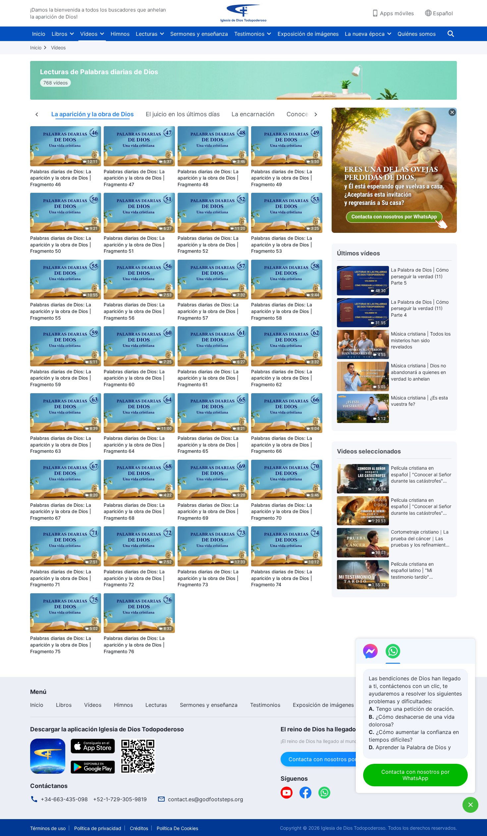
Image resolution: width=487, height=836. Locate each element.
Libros (59, 33)
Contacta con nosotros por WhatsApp (336, 759)
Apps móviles (397, 13)
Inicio (38, 33)
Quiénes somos (417, 33)
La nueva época (365, 33)
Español (443, 13)
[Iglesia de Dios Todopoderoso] (243, 13)
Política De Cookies (177, 828)
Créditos (139, 828)
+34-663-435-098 (64, 799)
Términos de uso (48, 828)
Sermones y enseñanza (199, 33)
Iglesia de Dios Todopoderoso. (354, 828)
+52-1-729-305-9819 (120, 799)
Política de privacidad (97, 828)
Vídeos (88, 33)
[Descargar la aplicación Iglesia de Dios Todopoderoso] (47, 755)
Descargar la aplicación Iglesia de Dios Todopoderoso (107, 729)
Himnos (120, 33)
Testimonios (249, 33)
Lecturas (146, 33)
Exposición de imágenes (308, 33)
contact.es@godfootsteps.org (205, 799)
